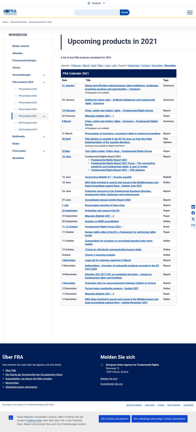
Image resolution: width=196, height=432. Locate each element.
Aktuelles (17, 53)
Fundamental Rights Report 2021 (109, 159)
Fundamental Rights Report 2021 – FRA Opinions (118, 170)
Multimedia (18, 136)
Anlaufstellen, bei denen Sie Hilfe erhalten (29, 378)
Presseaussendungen (24, 60)
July (114, 65)
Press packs (19, 150)
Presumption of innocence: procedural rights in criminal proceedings (122, 133)
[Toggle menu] (190, 12)
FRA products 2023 (28, 102)
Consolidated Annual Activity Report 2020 (108, 199)
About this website (134, 405)
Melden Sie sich (108, 378)
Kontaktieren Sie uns (111, 384)
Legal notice (150, 405)
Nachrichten (12, 382)
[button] (193, 207)
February (76, 65)
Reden (15, 143)
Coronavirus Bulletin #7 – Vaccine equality (108, 177)
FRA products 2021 (28, 116)
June (107, 65)
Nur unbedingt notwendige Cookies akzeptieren (159, 418)
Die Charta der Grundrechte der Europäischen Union (34, 374)
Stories (16, 67)
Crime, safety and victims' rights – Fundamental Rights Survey (119, 110)
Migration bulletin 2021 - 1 (99, 115)
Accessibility (188, 405)
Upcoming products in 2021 (40, 22)
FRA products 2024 (28, 96)
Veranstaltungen (21, 74)
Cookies (161, 405)
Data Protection (173, 405)
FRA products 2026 (18, 22)
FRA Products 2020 (28, 123)
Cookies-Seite (34, 420)
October (145, 65)
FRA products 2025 (28, 89)
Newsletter (18, 158)
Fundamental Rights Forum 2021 (103, 226)
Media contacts (20, 46)
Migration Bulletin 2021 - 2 (99, 216)
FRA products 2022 (28, 109)
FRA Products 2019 (28, 129)
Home (5, 22)
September (134, 65)
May (100, 65)
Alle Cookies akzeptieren (114, 418)
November (157, 65)
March (86, 65)
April (94, 65)
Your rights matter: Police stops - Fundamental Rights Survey (118, 151)
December (170, 65)
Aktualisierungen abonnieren (21, 387)
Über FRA (11, 370)
